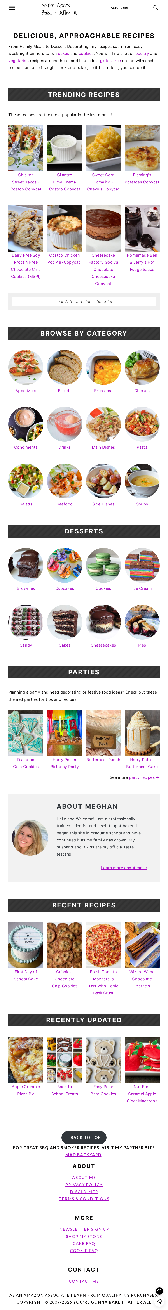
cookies (86, 53)
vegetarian (18, 60)
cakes (63, 53)
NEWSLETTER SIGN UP (84, 1229)
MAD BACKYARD (83, 1154)
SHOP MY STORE (84, 1236)
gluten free (110, 60)
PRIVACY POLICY (84, 1184)
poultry (142, 53)
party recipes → (144, 777)
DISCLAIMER (84, 1191)
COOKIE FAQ (84, 1250)
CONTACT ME (84, 1281)
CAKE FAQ (84, 1243)
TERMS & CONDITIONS (84, 1198)
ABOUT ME (84, 1177)
